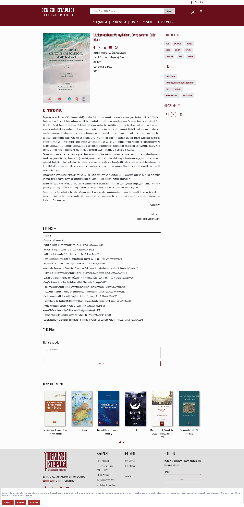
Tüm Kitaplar (119, 22)
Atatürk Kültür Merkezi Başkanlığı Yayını (180, 83)
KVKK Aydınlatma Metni (106, 480)
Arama (169, 11)
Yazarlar (147, 22)
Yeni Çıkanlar (100, 22)
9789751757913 (170, 77)
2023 (167, 44)
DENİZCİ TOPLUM (165, 22)
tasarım (190, 57)
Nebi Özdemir (187, 96)
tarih (180, 57)
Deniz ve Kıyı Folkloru (173, 89)
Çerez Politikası (103, 460)
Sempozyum (169, 57)
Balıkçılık (177, 44)
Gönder (101, 363)
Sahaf (135, 22)
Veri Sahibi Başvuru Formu (107, 485)
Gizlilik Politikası (103, 475)
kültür (177, 50)
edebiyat (189, 44)
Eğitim (168, 50)
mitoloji (188, 50)
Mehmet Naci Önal (172, 96)
